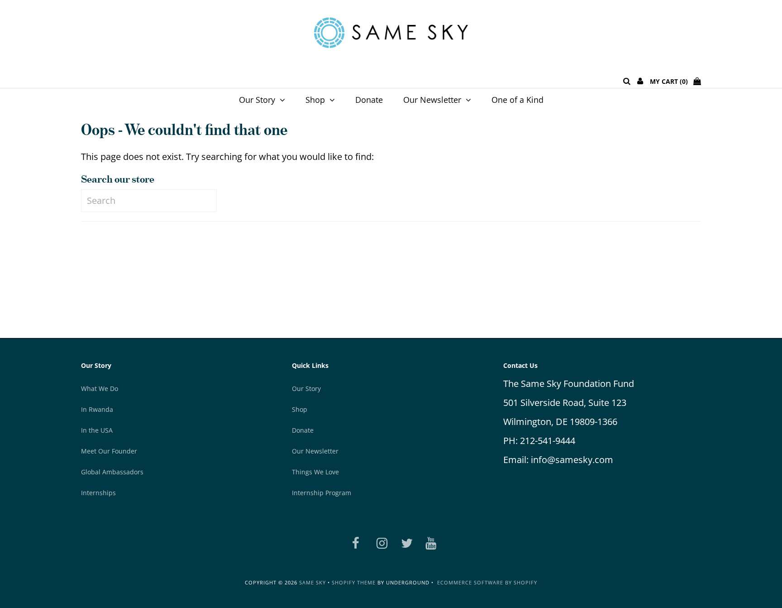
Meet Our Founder (109, 451)
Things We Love (315, 472)
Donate (369, 99)
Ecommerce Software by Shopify (487, 582)
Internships (98, 492)
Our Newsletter (432, 99)
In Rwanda (97, 409)
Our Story (257, 99)
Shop (315, 99)
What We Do (99, 388)
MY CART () (671, 81)
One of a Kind (517, 99)
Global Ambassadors (112, 472)
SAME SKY (312, 582)
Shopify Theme (354, 582)
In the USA (97, 430)
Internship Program (321, 492)
